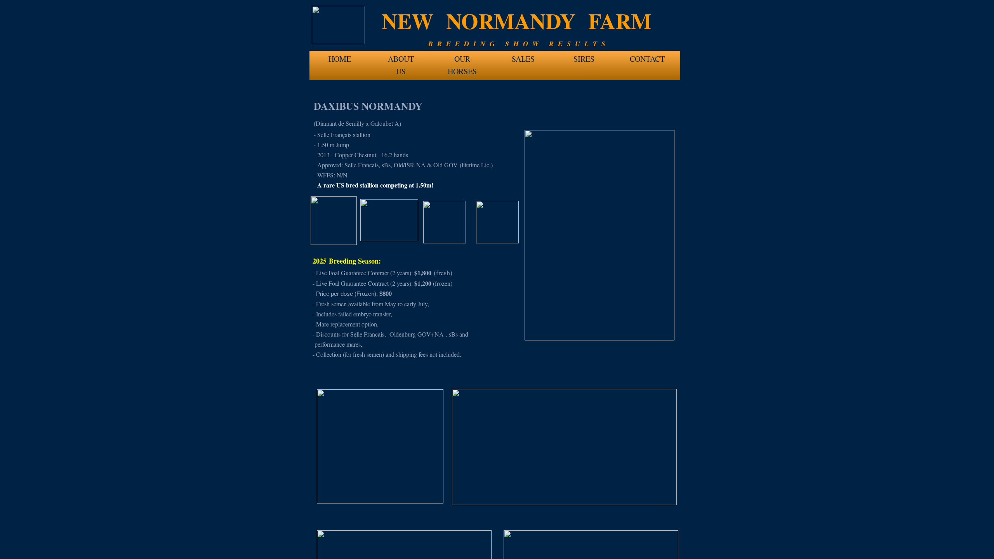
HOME (339, 59)
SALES (523, 59)
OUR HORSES (462, 61)
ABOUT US (401, 61)
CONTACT (647, 59)
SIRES (583, 59)
